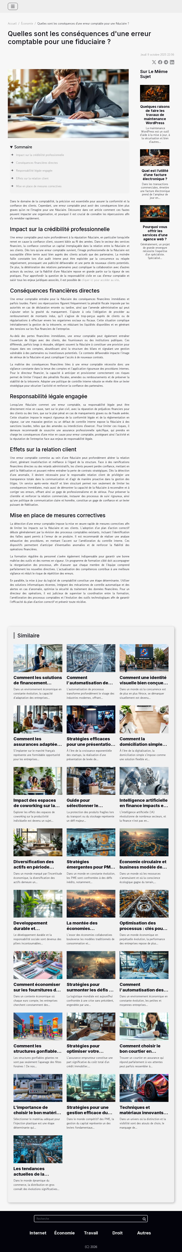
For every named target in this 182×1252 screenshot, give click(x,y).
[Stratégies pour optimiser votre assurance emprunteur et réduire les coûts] (91, 1026)
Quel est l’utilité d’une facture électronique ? (155, 175)
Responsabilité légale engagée (34, 170)
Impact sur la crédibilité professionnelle (40, 155)
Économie (27, 23)
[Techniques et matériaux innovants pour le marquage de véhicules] (144, 1087)
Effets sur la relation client (32, 178)
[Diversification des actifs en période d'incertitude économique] (38, 842)
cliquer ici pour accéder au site (100, 280)
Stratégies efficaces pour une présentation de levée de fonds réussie (90, 747)
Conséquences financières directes (37, 163)
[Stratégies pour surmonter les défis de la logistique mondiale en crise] (91, 964)
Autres (144, 1232)
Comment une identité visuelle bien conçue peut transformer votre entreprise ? (144, 685)
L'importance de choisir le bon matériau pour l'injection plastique (38, 1115)
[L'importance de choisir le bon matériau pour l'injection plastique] (38, 1087)
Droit (117, 1232)
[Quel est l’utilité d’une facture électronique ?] (154, 157)
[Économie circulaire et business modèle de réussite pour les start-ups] (144, 842)
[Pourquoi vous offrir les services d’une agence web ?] (154, 213)
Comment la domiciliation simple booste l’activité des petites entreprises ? (141, 747)
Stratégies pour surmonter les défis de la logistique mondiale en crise (90, 992)
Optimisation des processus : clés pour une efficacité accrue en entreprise (142, 931)
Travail (91, 1232)
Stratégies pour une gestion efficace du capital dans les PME (88, 1113)
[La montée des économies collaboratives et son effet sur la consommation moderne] (91, 903)
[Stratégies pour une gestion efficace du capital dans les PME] (91, 1087)
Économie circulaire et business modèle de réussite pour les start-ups (144, 869)
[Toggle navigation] (13, 6)
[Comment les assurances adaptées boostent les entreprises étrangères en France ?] (38, 719)
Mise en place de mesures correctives (38, 186)
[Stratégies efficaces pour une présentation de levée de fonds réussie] (91, 719)
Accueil (12, 23)
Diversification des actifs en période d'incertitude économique (34, 869)
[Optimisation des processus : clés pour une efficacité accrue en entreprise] (144, 903)
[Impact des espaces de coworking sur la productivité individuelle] (38, 780)
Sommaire (23, 147)
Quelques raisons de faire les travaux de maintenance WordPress (155, 114)
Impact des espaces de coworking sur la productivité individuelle (35, 808)
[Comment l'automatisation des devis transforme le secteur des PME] (144, 964)
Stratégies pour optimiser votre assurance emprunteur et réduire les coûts (91, 1054)
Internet (38, 1232)
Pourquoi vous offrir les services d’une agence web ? (155, 233)
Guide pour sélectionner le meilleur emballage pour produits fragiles (90, 808)
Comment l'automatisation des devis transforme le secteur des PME (142, 992)
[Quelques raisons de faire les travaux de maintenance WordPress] (154, 93)
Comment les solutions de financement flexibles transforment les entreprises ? (38, 685)
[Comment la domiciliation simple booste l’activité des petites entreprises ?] (144, 719)
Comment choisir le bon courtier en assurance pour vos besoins (141, 1054)
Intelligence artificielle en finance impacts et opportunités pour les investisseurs (144, 808)
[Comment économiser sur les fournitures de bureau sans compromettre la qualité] (38, 964)
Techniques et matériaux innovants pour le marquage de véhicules (142, 1115)
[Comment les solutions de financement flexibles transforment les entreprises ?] (38, 657)
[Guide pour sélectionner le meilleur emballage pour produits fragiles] (91, 780)
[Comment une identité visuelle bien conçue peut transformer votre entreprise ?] (144, 657)
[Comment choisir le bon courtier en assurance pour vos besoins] (144, 1026)
